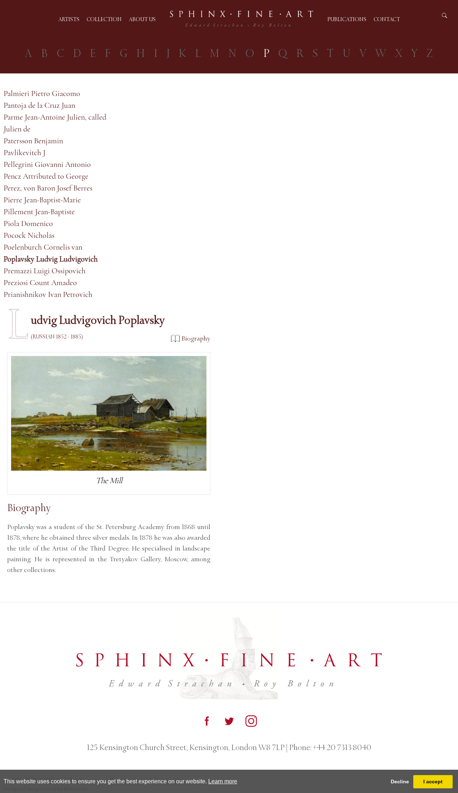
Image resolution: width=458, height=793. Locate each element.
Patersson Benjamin (33, 140)
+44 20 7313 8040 (341, 747)
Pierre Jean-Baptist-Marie (42, 200)
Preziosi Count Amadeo (40, 282)
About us (142, 19)
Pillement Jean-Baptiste (39, 211)
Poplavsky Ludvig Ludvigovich (51, 259)
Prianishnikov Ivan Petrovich (48, 294)
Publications (346, 19)
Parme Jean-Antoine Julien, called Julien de (55, 123)
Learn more (222, 781)
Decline (400, 781)
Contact (387, 19)
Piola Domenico (28, 223)
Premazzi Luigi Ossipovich (45, 270)
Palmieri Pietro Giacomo (42, 93)
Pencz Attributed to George (46, 176)
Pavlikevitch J (24, 152)
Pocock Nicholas (29, 235)
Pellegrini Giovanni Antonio (47, 164)
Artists (68, 19)
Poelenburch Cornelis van (43, 247)
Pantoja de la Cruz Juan (39, 105)
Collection (104, 19)
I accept (433, 781)
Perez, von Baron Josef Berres (48, 188)
